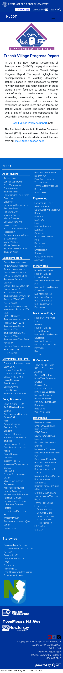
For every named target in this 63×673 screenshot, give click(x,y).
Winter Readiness (12, 245)
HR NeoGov (39, 526)
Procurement (10, 528)
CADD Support (41, 432)
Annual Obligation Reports (16, 266)
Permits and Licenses (43, 236)
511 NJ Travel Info (43, 368)
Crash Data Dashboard (44, 426)
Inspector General (12, 215)
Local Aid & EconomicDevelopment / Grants (14, 474)
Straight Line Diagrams (45, 492)
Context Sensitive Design (15, 370)
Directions (8, 198)
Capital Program (12, 257)
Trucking (38, 354)
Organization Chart (13, 222)
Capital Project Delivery (15, 289)
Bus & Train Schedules (45, 378)
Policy (37, 240)
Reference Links (44, 523)
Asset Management (12, 185)
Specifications (40, 250)
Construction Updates (44, 388)
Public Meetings (11, 380)
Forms (37, 223)
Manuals (38, 230)
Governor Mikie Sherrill (15, 545)
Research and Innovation (45, 172)
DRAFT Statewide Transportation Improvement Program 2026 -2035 (17, 319)
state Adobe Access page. (30, 141)
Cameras (38, 382)
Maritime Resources (43, 294)
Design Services (11, 454)
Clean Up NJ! (10, 366)
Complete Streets (42, 385)
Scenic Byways (10, 390)
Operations (39, 233)
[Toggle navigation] (53, 17)
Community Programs (15, 358)
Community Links (44, 509)
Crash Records (41, 429)
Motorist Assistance (43, 395)
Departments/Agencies (14, 558)
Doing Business (11, 399)
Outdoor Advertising (13, 491)
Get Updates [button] (38, 9)
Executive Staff (11, 208)
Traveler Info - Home (44, 365)
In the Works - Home (43, 270)
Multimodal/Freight (44, 313)
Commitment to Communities (16, 195)
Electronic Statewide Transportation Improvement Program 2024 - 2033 (17, 296)
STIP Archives (10, 353)
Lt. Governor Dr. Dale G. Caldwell (20, 548)
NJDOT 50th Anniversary (16, 228)
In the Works (40, 265)
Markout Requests (42, 226)
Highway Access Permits (15, 501)
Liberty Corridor (42, 277)
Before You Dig (11, 427)
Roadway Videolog (42, 479)
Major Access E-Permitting (16, 494)
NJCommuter (41, 360)
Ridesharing (39, 408)
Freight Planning (42, 274)
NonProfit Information (14, 487)
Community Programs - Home (17, 363)
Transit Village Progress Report (29, 123)
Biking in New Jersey (44, 375)
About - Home (10, 178)
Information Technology (45, 449)
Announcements (41, 206)
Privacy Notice (10, 568)
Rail (36, 351)
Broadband (8, 431)
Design (37, 213)
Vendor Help (40, 192)
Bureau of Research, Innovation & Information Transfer (15, 437)
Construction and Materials (47, 209)
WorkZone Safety (42, 412)
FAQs (6, 562)
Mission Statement (12, 218)
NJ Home (8, 552)
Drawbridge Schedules (44, 392)
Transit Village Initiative (15, 393)
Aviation (38, 324)
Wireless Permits (11, 518)
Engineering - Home (43, 203)
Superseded (39, 253)
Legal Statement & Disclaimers (18, 572)
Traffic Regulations (43, 503)
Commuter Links (44, 513)
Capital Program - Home (15, 262)
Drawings (38, 216)
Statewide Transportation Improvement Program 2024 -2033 (17, 309)
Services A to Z (11, 555)
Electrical (39, 219)
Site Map (38, 529)
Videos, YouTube (11, 242)
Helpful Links (40, 506)
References (40, 417)
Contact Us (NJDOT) (13, 181)
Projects (38, 246)
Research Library (42, 466)
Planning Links (44, 519)
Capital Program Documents (16, 286)
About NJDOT (10, 173)
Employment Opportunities (16, 205)
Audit (6, 420)
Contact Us (9, 565)
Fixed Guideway (10, 302)
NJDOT (11, 16)
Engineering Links (45, 516)
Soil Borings (40, 482)
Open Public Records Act (45, 459)
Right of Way (40, 176)
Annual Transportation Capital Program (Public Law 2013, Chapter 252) (15, 272)
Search (54, 9)
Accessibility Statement (14, 575)
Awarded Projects (12, 424)
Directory (8, 201)
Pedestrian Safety (42, 398)
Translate (21, 9)
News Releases (10, 225)
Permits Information (13, 497)
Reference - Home (42, 422)
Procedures (39, 243)
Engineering (40, 198)
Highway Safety (11, 212)
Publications (9, 232)
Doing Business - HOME (14, 404)
